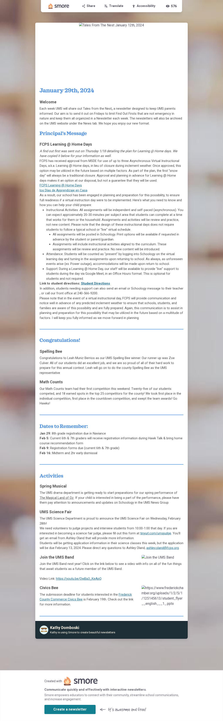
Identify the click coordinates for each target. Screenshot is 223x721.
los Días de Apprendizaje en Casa (63, 190)
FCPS (44, 185)
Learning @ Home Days (65, 185)
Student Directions (95, 283)
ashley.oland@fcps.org (162, 548)
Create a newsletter (70, 709)
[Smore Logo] (58, 6)
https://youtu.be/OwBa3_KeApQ (78, 579)
